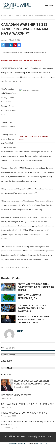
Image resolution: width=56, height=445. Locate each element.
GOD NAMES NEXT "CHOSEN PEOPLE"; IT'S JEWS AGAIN (27, 404)
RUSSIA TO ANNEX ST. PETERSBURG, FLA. (29, 297)
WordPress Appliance (17, 443)
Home (3, 15)
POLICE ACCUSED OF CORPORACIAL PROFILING (24, 413)
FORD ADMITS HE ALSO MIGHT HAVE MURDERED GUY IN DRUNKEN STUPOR (34, 319)
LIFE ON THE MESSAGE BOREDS (16, 395)
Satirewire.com (19, 436)
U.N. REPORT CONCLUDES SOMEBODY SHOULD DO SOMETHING (32, 308)
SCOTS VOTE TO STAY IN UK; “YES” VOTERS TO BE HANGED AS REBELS (36, 287)
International (14, 15)
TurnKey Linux (41, 443)
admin (4, 40)
